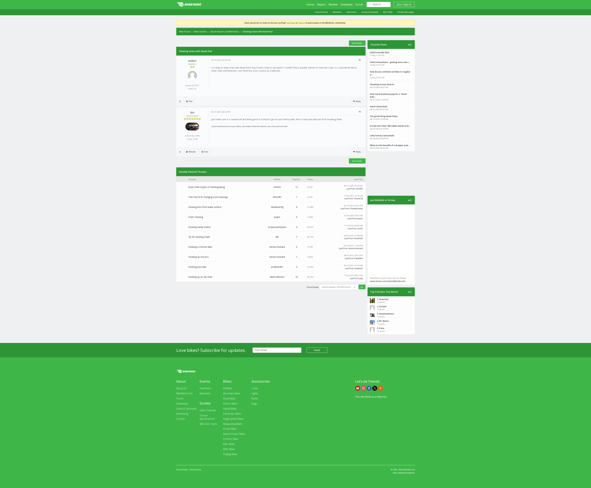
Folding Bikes (230, 454)
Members (337, 12)
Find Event (205, 388)
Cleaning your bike (197, 266)
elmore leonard (277, 246)
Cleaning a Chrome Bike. (200, 246)
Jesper (277, 217)
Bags (254, 403)
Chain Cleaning (195, 217)
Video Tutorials (208, 410)
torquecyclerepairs (277, 227)
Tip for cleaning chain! (199, 236)
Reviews (333, 4)
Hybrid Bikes (230, 408)
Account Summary (369, 12)
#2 (360, 111)
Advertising (182, 413)
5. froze (380, 328)
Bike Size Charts (208, 424)
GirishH (277, 187)
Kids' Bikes (229, 444)
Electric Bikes (230, 403)
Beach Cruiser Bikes (234, 434)
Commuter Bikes (232, 413)
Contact (180, 418)
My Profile (387, 12)
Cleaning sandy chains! (199, 227)
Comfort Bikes (231, 439)
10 (296, 276)
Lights (254, 393)
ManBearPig (277, 207)
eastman (358, 268)
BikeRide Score (184, 393)
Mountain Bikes (231, 393)
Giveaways (347, 4)
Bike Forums (185, 31)
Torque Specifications (207, 417)
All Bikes (227, 388)
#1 (360, 60)
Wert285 (277, 197)
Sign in (407, 4)
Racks (254, 398)
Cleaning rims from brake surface (204, 207)
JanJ (361, 278)
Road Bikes (229, 398)
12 (296, 187)
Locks (254, 388)
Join (399, 4)
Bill (192, 112)
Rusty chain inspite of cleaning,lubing (206, 187)
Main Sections (200, 31)
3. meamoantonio (385, 313)
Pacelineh (358, 238)
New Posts (351, 12)
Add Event (205, 393)
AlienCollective (277, 276)
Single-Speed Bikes (233, 418)
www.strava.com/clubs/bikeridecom (387, 281)
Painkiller (358, 258)
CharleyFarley (356, 208)
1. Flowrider (383, 299)
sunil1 (360, 228)
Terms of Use (195, 469)
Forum (359, 4)
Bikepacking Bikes (232, 424)
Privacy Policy (182, 469)
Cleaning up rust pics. (198, 256)
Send (317, 350)
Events (310, 4)
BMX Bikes (229, 449)
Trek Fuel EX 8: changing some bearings (208, 197)
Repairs (321, 4)
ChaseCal (358, 198)
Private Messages (405, 12)
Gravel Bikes (230, 428)
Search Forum (321, 12)
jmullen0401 (277, 266)
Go (361, 287)
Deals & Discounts (186, 408)
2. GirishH (381, 306)
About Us (181, 388)
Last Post (350, 188)
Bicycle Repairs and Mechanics (225, 31)
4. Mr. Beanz (383, 321)
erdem (192, 60)
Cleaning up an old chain (200, 276)
